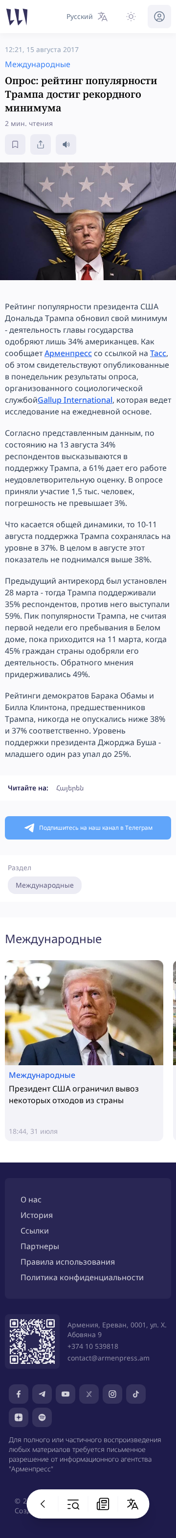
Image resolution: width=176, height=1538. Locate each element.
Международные (45, 885)
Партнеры (40, 1246)
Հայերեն (70, 787)
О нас (31, 1199)
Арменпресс (68, 353)
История (37, 1215)
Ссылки (35, 1230)
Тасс (158, 353)
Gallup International (75, 399)
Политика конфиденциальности (82, 1277)
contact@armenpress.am (108, 1357)
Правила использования (68, 1261)
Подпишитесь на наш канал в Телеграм (96, 827)
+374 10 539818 (92, 1346)
